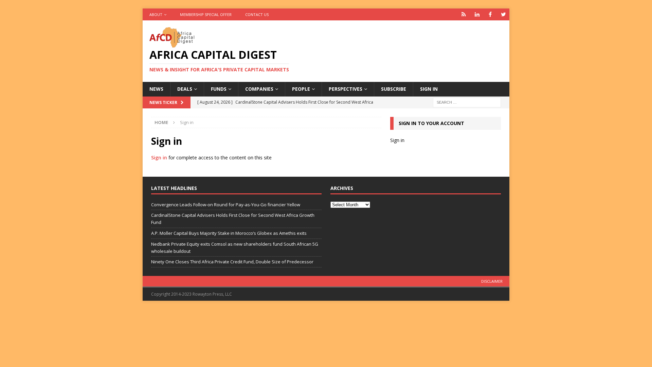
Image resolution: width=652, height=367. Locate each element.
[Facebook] (490, 14)
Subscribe (393, 89)
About (155, 14)
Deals (184, 89)
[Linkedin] (477, 14)
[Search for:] (467, 102)
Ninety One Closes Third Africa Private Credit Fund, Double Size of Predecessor (232, 262)
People (301, 89)
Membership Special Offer (206, 14)
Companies (259, 89)
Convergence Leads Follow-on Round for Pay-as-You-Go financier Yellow (225, 205)
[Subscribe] (464, 14)
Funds (219, 89)
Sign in (429, 89)
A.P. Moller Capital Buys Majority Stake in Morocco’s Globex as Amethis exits (229, 233)
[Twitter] (503, 14)
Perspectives (345, 89)
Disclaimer (492, 281)
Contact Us (257, 14)
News (156, 89)
